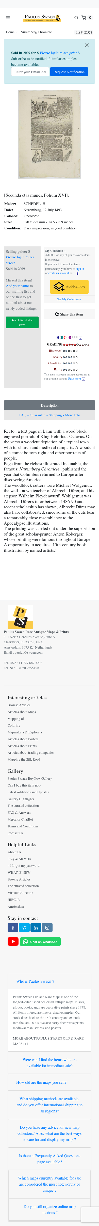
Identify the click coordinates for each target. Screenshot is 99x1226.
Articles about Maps (22, 712)
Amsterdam (16, 906)
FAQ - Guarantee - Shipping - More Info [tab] (49, 414)
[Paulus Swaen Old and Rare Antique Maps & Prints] (42, 17)
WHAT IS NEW (19, 872)
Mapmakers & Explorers (25, 732)
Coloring (14, 725)
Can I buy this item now (24, 785)
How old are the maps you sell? (41, 1082)
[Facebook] (13, 927)
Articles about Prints (22, 746)
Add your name (17, 285)
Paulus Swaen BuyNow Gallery (30, 778)
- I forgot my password (24, 865)
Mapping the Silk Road (24, 759)
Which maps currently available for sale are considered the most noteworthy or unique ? (49, 1184)
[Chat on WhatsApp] (40, 941)
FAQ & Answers (19, 812)
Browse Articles (19, 705)
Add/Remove (75, 286)
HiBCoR (14, 899)
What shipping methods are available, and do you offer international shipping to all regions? (49, 1104)
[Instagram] (47, 927)
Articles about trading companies (31, 752)
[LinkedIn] (35, 927)
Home (10, 31)
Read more (75, 378)
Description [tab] (49, 405)
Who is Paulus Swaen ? (35, 981)
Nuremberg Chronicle (36, 31)
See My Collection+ (69, 299)
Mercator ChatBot (20, 819)
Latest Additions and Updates (28, 792)
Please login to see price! (59, 52)
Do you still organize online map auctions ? (50, 1209)
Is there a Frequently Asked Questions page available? (49, 1158)
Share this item (71, 314)
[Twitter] (24, 927)
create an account (58, 273)
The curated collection (23, 805)
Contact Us (15, 833)
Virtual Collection (20, 892)
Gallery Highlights (21, 799)
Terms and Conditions (23, 826)
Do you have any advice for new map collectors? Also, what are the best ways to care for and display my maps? (49, 1133)
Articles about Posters (23, 739)
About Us (14, 852)
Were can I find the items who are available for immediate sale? (49, 1062)
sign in (80, 269)
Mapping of (16, 718)
